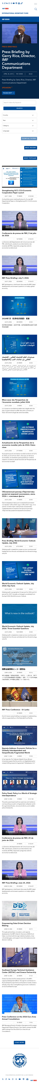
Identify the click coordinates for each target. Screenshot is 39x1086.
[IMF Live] (5, 8)
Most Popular (30, 158)
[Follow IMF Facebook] (4, 3)
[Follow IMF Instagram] (9, 3)
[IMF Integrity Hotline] (21, 3)
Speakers (7, 87)
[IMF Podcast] (16, 3)
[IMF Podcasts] (23, 1079)
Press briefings (9, 46)
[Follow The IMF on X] (3, 3)
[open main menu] (35, 4)
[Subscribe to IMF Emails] (19, 3)
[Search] (36, 9)
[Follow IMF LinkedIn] (7, 3)
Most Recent (30, 147)
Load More (19, 1042)
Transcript (7, 93)
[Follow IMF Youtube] (14, 3)
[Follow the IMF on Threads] (11, 3)
